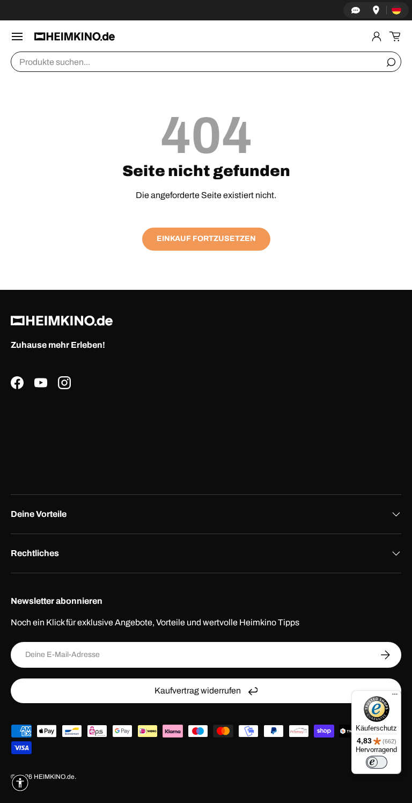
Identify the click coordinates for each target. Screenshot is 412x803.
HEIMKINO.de (54, 776)
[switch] (376, 762)
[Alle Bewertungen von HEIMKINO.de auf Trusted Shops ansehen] (206, 437)
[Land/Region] (396, 10)
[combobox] (206, 62)
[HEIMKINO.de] (74, 36)
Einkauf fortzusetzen (206, 239)
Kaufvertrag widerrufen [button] (197, 690)
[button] (395, 36)
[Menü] (394, 696)
